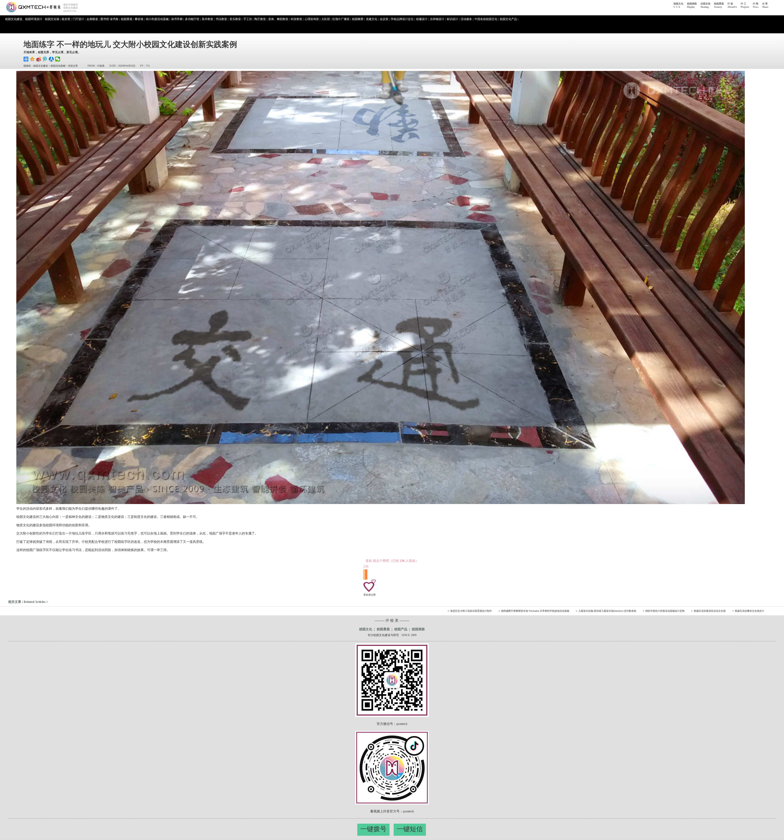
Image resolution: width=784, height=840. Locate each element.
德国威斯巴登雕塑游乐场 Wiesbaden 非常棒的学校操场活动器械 (535, 610)
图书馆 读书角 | (110, 19)
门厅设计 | (79, 19)
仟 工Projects (745, 5)
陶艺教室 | (260, 19)
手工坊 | (248, 19)
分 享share (765, 5)
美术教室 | (208, 19)
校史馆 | (67, 19)
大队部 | (326, 19)
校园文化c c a (678, 5)
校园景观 (383, 629)
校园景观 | (127, 19)
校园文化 (365, 629)
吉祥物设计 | (438, 19)
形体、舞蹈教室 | (279, 19)
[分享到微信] (57, 59)
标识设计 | (453, 19)
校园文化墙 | (53, 19)
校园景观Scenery (719, 5)
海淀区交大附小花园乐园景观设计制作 (471, 610)
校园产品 (400, 629)
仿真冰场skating (705, 5)
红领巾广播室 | (341, 19)
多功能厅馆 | (193, 19)
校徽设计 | (422, 19)
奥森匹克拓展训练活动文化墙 (710, 610)
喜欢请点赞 (369, 594)
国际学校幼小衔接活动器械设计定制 (665, 610)
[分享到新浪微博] (38, 59)
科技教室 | (297, 19)
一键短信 (410, 829)
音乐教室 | (235, 19)
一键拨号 (373, 829)
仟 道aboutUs (732, 5)
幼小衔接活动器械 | (158, 19)
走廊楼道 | (93, 19)
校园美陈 (418, 629)
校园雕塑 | (358, 19)
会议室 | (385, 19)
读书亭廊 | (177, 19)
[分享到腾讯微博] (45, 59)
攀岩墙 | (140, 19)
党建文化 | (372, 19)
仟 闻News (755, 5)
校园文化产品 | (509, 19)
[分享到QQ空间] (32, 59)
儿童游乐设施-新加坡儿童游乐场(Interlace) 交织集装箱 (607, 610)
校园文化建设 (40, 65)
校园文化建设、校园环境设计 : (24, 19)
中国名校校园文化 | (486, 19)
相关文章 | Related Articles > (28, 602)
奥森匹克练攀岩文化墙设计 (749, 610)
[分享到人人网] (51, 59)
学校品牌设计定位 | (403, 19)
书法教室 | (222, 19)
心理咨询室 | (312, 19)
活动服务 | (467, 19)
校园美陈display (692, 5)
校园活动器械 (58, 65)
